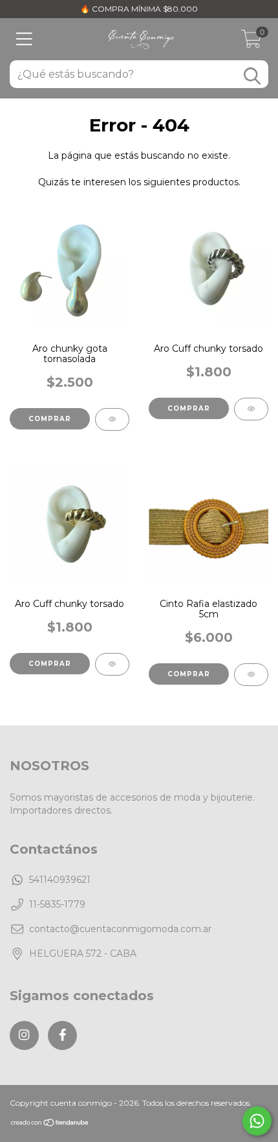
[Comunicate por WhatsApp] (257, 1121)
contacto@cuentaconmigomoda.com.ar (120, 929)
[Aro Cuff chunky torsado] (251, 409)
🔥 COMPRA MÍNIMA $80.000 (139, 9)
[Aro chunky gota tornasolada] (112, 419)
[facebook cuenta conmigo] (62, 1035)
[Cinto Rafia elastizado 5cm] (251, 674)
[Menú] (24, 39)
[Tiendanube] (50, 1124)
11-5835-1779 (57, 904)
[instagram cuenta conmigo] (24, 1035)
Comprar (49, 419)
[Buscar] (252, 76)
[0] (251, 43)
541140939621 (60, 879)
